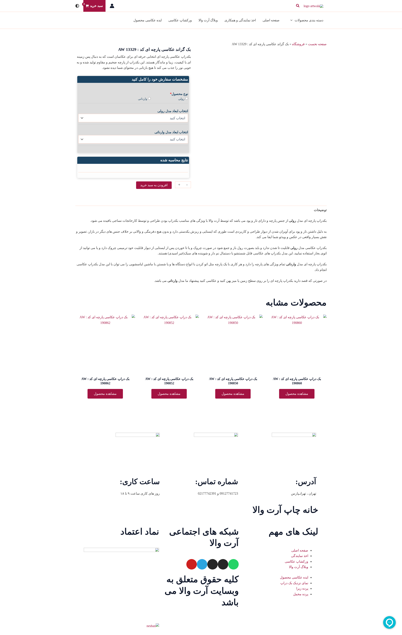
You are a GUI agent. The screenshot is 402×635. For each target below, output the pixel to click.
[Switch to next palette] (77, 6)
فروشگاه (298, 44)
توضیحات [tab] (320, 210)
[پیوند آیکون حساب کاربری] (112, 6)
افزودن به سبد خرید (154, 185)
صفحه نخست (317, 44)
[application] (292, 20)
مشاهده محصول (296, 393)
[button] (297, 6)
